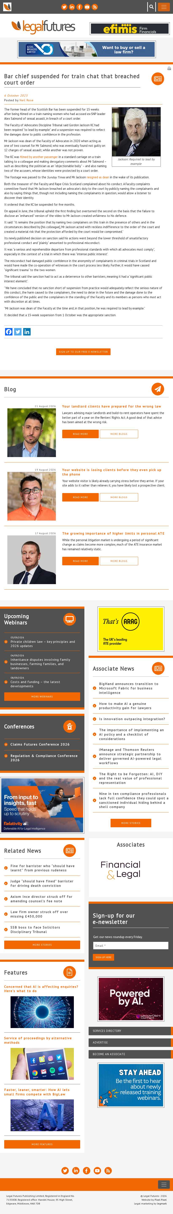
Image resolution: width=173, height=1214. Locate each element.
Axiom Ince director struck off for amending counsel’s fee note (42, 898)
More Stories (42, 944)
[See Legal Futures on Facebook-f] (79, 7)
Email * (101, 946)
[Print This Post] (169, 68)
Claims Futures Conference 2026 (40, 744)
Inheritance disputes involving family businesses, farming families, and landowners (40, 663)
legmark (162, 1203)
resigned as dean (98, 177)
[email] (131, 945)
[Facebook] (9, 332)
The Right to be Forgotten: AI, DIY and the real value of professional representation (131, 778)
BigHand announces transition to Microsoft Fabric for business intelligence (129, 688)
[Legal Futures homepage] (43, 27)
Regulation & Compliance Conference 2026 (44, 758)
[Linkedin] (27, 332)
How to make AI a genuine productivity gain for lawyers (125, 705)
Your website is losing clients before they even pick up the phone (112, 472)
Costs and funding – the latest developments (35, 684)
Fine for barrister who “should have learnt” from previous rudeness (43, 868)
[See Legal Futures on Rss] (95, 7)
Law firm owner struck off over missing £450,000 (39, 914)
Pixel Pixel (161, 1199)
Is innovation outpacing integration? (132, 719)
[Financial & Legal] (130, 871)
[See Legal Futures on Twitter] (64, 7)
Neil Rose (27, 100)
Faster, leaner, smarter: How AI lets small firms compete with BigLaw (37, 1092)
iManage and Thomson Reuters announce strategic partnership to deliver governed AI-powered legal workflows (130, 756)
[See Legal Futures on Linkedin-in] (72, 7)
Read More (80, 433)
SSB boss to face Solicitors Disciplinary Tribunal (35, 929)
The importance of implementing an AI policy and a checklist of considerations (131, 734)
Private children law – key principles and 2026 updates (43, 643)
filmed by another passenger (39, 157)
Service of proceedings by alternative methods (38, 1040)
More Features (42, 1144)
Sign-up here (103, 957)
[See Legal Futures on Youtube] (87, 7)
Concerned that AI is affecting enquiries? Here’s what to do (41, 988)
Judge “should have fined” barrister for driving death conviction (42, 883)
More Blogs (119, 433)
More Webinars (42, 696)
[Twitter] (18, 332)
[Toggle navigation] (164, 7)
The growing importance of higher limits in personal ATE (113, 533)
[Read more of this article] (42, 1012)
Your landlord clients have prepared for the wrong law (111, 406)
